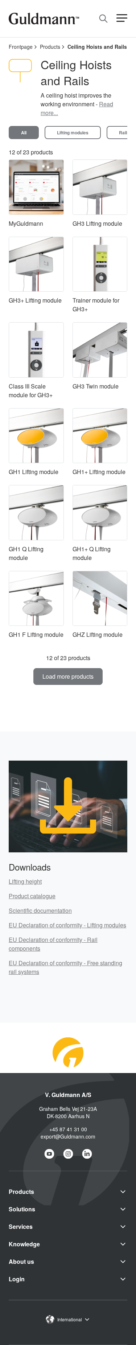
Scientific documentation (40, 910)
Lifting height (25, 881)
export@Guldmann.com (68, 1136)
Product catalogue (32, 896)
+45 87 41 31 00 (68, 1129)
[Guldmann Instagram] (68, 1154)
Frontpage (21, 46)
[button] (121, 18)
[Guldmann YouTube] (49, 1154)
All (23, 132)
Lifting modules (72, 132)
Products (50, 46)
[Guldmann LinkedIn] (87, 1154)
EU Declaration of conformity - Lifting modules (67, 925)
